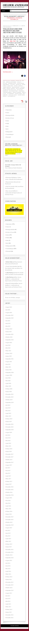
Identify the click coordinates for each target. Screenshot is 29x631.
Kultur (13, 80)
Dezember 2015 (9, 517)
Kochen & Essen (10, 118)
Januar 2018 (9, 451)
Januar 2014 (9, 579)
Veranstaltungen (9, 134)
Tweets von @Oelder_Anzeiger (12, 297)
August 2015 (9, 527)
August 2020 (9, 375)
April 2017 (8, 476)
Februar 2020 (9, 389)
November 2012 (9, 617)
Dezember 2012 (9, 615)
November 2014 (9, 552)
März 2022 (8, 350)
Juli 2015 (8, 530)
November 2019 (9, 397)
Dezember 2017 (9, 454)
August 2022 (9, 342)
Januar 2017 (9, 484)
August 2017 (9, 465)
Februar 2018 (9, 448)
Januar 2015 (9, 547)
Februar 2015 (9, 544)
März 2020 (8, 386)
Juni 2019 (8, 408)
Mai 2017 (8, 473)
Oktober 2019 (9, 399)
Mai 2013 (8, 601)
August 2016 (9, 497)
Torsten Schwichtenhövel (12, 266)
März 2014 (8, 574)
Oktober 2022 (9, 337)
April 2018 (8, 443)
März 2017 (8, 478)
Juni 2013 (8, 598)
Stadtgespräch (9, 131)
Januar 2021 (9, 369)
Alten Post (12, 41)
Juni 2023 (8, 323)
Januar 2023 (9, 331)
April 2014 (8, 571)
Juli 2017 (8, 468)
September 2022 (10, 339)
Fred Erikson (6, 84)
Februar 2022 (9, 353)
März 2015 (8, 541)
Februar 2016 (9, 511)
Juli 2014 (8, 563)
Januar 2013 (9, 612)
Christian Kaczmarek (11, 82)
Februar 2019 (9, 418)
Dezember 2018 (9, 424)
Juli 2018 (8, 435)
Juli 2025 (8, 310)
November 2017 (9, 457)
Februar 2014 (9, 576)
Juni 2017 (8, 470)
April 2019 (8, 413)
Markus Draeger (7, 87)
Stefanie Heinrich (7, 92)
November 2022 (9, 334)
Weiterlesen (8, 72)
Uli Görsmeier (10, 93)
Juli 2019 (8, 405)
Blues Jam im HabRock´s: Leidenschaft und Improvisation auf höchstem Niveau (13, 192)
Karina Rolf (10, 85)
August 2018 (9, 432)
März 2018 (8, 446)
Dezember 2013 (9, 582)
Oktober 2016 (9, 492)
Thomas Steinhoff (16, 92)
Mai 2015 (8, 536)
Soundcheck (21, 91)
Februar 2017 (9, 481)
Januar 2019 (9, 421)
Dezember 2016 (9, 487)
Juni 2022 (8, 345)
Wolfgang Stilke (13, 94)
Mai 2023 (8, 326)
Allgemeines (9, 110)
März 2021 (8, 367)
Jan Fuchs (12, 84)
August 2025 (9, 307)
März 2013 (8, 606)
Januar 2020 (9, 391)
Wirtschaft (8, 137)
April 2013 (8, 604)
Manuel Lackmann (18, 85)
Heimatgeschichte (10, 115)
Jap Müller (18, 84)
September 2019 (10, 402)
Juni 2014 (8, 566)
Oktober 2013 (9, 587)
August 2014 (9, 560)
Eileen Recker (20, 83)
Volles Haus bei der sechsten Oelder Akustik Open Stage (12, 31)
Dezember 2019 (9, 394)
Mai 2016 (8, 503)
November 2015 (9, 519)
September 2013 (10, 590)
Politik (7, 123)
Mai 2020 (8, 380)
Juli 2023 (8, 320)
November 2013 (9, 585)
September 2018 (10, 429)
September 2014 (10, 557)
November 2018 (9, 427)
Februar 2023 (9, 329)
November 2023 (9, 315)
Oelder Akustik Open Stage (9, 89)
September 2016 (10, 495)
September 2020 (10, 372)
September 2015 (10, 525)
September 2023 (10, 318)
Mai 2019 (8, 410)
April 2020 (8, 383)
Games (7, 112)
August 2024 (9, 312)
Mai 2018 (8, 440)
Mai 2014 (8, 568)
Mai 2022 (8, 348)
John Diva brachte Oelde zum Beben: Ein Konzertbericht (13, 268)
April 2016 (8, 506)
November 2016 (9, 489)
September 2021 (10, 359)
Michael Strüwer (11, 88)
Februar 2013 (9, 609)
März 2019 (8, 416)
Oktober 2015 (9, 522)
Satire (7, 126)
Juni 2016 (8, 500)
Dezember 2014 (9, 549)
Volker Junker (18, 93)
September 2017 (10, 462)
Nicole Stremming (20, 88)
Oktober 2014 (9, 555)
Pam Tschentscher (13, 91)
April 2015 (8, 538)
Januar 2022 (9, 356)
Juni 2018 (8, 438)
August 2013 (9, 593)
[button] (22, 76)
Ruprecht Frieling (10, 283)
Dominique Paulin (12, 83)
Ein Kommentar (11, 96)
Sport (7, 129)
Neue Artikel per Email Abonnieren (13, 168)
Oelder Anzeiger (15, 5)
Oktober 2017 (9, 459)
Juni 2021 (8, 364)
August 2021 (9, 361)
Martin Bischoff (16, 87)
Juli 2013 (8, 596)
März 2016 (8, 508)
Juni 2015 (8, 533)
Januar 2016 (9, 514)
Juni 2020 (8, 378)
